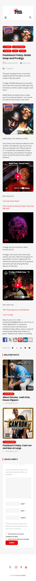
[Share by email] (30, 339)
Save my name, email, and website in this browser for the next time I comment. (17, 526)
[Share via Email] (29, 348)
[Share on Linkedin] (25, 339)
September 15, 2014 (12, 403)
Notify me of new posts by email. (18, 539)
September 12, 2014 (12, 451)
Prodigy (22, 51)
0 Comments (9, 69)
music (15, 51)
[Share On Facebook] (12, 348)
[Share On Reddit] (25, 348)
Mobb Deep (7, 51)
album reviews (8, 394)
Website (23, 518)
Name (23, 504)
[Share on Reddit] (15, 339)
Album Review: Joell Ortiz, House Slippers (16, 399)
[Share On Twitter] (17, 348)
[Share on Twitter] (10, 339)
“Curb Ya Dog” (8, 315)
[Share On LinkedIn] (21, 348)
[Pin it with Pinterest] (20, 339)
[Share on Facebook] (5, 339)
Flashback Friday (18, 47)
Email (23, 511)
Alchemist (7, 47)
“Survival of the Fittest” (11, 201)
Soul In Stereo (20, 575)
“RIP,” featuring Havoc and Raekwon (16, 310)
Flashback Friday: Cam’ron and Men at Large (17, 447)
